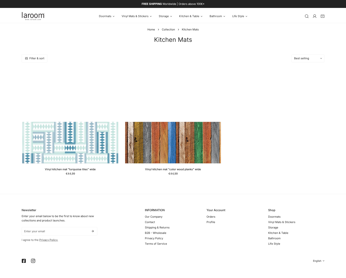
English (317, 260)
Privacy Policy (154, 238)
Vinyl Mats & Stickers (281, 222)
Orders (211, 216)
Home (151, 29)
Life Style (274, 243)
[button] (106, 16)
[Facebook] (23, 260)
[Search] (307, 16)
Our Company (153, 216)
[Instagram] (33, 260)
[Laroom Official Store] (33, 16)
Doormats (274, 216)
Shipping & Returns (157, 227)
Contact (150, 222)
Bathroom (274, 238)
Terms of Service (156, 243)
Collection (168, 29)
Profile (211, 222)
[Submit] (92, 231)
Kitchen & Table (278, 233)
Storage (273, 227)
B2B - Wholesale (155, 233)
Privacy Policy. (48, 240)
